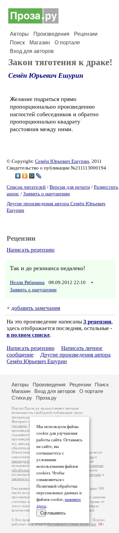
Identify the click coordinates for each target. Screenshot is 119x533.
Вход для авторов (32, 51)
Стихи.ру (22, 398)
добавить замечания (35, 308)
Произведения (51, 34)
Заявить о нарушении (46, 193)
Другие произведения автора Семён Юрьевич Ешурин (59, 358)
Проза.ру (46, 398)
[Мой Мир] (31, 175)
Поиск (17, 42)
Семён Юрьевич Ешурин (45, 75)
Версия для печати (70, 187)
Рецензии (86, 34)
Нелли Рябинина (27, 282)
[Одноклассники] (24, 175)
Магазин (39, 42)
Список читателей (26, 187)
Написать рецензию (31, 250)
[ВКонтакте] (18, 175)
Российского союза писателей (71, 524)
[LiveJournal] (38, 175)
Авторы (19, 34)
